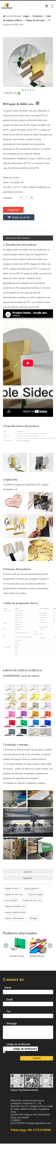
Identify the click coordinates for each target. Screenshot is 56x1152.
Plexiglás (33, 918)
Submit (37, 1058)
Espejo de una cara (32, 900)
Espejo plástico (31, 888)
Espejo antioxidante (14, 918)
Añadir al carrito (21, 217)
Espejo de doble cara (15, 906)
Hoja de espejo (35, 894)
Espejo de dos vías (14, 894)
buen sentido (11, 900)
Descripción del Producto (17, 238)
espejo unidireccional (15, 912)
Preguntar (13, 209)
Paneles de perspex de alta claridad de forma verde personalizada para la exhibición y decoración (18, 956)
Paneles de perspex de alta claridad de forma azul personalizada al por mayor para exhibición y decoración (38, 956)
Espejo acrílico (12, 888)
